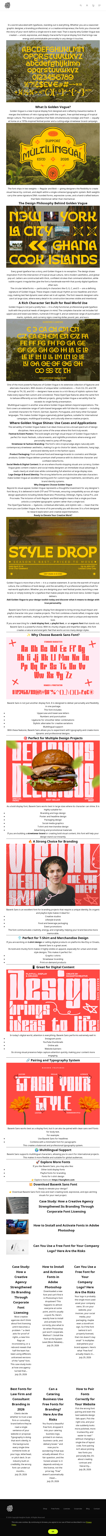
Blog (88, 1508)
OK (53, 1531)
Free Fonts (55, 1508)
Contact (97, 1508)
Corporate (78, 1508)
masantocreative (85, 111)
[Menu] (99, 5)
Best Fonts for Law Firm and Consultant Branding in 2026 (21, 1399)
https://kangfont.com (63, 1179)
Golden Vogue (76, 203)
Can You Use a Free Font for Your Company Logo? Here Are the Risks (66, 1248)
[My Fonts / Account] (87, 5)
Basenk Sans (14, 1128)
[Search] (80, 5)
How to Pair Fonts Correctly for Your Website (85, 1396)
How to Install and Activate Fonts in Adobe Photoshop (66, 1228)
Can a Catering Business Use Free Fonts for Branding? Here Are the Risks (53, 1404)
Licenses (66, 1508)
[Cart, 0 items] (93, 5)
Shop (45, 1508)
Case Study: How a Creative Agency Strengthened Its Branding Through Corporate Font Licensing (66, 1206)
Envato (95, 942)
